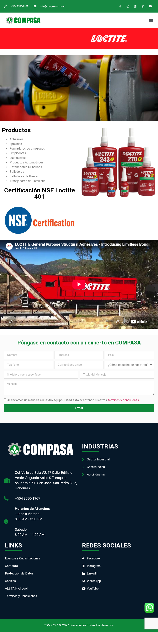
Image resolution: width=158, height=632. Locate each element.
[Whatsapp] (143, 6)
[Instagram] (127, 6)
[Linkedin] (135, 6)
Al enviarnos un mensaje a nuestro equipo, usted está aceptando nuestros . (73, 400)
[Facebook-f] (120, 6)
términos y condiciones (123, 400)
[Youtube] (150, 6)
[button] (151, 20)
